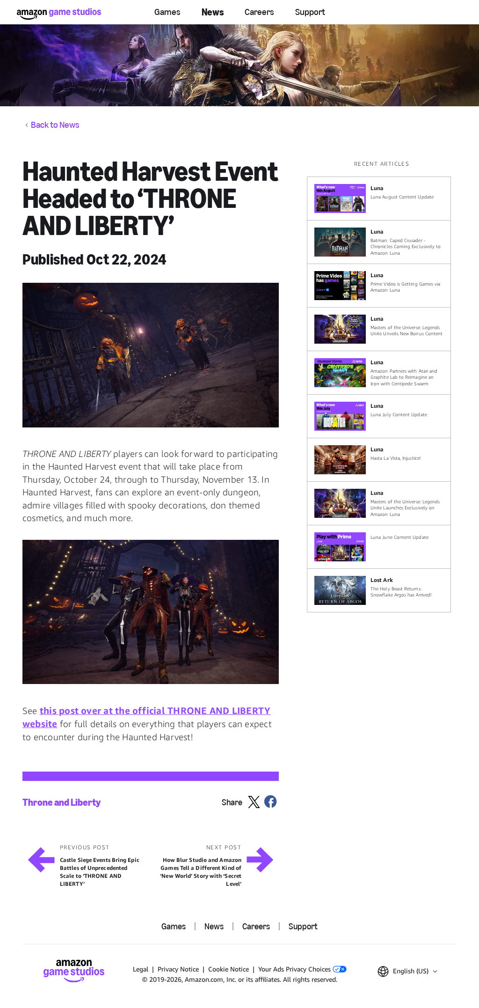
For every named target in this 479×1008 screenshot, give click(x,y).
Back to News (55, 125)
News (213, 12)
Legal (140, 969)
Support (310, 12)
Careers (259, 12)
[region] (382, 386)
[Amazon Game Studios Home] (59, 14)
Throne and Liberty (61, 802)
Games (167, 12)
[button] (150, 355)
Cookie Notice (228, 969)
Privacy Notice (178, 969)
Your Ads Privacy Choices (295, 969)
